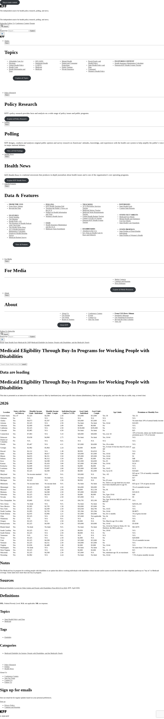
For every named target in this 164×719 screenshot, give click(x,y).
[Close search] (2, 34)
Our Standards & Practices (124, 317)
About (6, 293)
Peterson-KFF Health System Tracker (128, 65)
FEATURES (14, 215)
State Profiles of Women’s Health (131, 235)
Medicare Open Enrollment (55, 229)
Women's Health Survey (54, 216)
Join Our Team (93, 319)
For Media (8, 259)
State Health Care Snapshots (129, 223)
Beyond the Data (15, 208)
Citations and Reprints (122, 281)
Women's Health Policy (96, 71)
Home (2, 342)
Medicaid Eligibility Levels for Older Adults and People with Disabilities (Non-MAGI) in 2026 (33, 588)
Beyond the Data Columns (124, 319)
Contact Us (92, 317)
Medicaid (38, 67)
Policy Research (10, 93)
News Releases (120, 283)
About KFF (64, 325)
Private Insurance (68, 69)
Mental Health (67, 61)
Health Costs (13, 67)
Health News (9, 154)
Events (90, 315)
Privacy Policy (9, 705)
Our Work (65, 317)
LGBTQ (38, 65)
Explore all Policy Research (17, 119)
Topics (6, 41)
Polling (6, 122)
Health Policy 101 (15, 221)
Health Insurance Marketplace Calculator (129, 63)
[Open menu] (1, 29)
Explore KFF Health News (16, 180)
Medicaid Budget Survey (18, 237)
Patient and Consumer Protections (69, 64)
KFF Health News (11, 175)
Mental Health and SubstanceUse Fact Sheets (129, 220)
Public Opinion (67, 67)
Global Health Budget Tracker (93, 216)
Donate (32, 23)
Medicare (38, 69)
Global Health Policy (16, 65)
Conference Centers (22, 23)
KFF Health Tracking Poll (55, 206)
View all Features (21, 244)
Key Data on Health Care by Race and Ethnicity (93, 234)
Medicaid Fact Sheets (126, 217)
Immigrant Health (41, 63)
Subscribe (3, 23)
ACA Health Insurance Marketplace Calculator (17, 230)
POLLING (50, 204)
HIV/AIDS (39, 61)
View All (118, 321)
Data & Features (10, 184)
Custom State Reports (127, 208)
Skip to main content (10, 2)
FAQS (48, 223)
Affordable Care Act (16, 61)
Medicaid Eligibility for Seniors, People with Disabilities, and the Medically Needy (60, 342)
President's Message (122, 315)
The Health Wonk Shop (17, 227)
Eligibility (7, 637)
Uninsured (92, 69)
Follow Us (11, 23)
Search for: (4, 31)
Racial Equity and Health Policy (94, 62)
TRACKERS (88, 204)
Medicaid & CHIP (24, 342)
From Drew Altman (16, 206)
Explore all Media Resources (123, 290)
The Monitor (13, 219)
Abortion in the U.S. (90, 231)
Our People (66, 315)
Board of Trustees (68, 319)
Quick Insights (14, 217)
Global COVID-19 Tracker (92, 218)
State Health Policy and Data (14, 619)
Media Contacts (120, 279)
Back (7, 43)
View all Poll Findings (15, 151)
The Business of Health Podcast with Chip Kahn (20, 224)
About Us (65, 313)
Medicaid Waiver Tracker (91, 210)
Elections (12, 63)
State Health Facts (125, 206)
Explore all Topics (21, 78)
